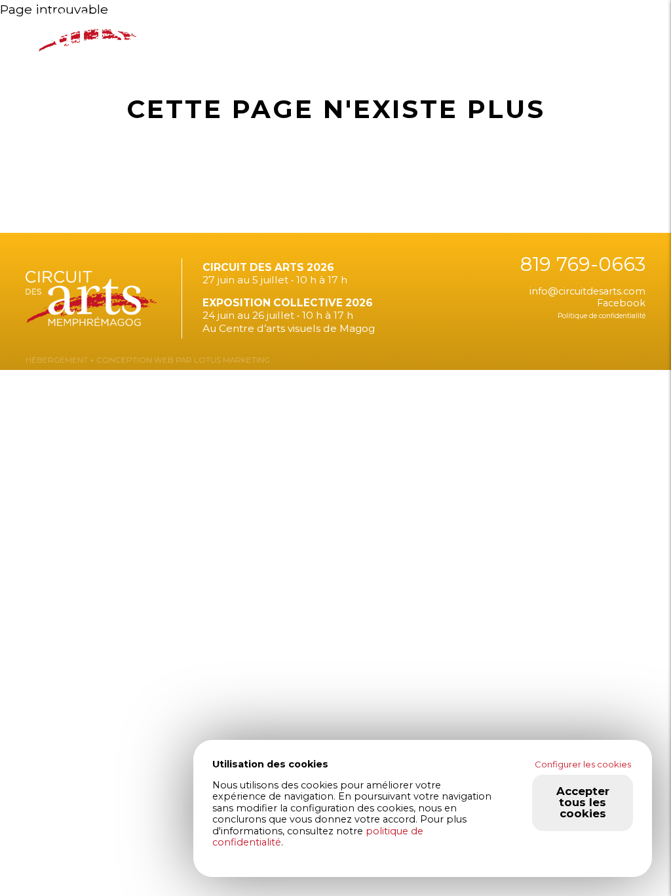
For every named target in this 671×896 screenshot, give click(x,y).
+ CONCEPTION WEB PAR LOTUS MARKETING (179, 360)
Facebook (621, 303)
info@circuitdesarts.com (587, 291)
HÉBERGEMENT (57, 360)
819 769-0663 (582, 264)
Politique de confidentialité (601, 316)
